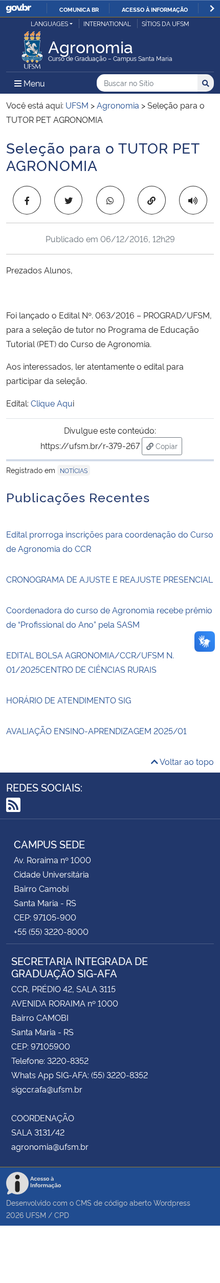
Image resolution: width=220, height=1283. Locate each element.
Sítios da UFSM (165, 23)
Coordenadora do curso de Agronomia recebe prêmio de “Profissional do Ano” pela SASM (109, 617)
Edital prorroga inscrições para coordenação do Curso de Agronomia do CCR (109, 541)
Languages (49, 23)
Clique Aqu (52, 403)
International (107, 23)
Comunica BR (79, 9)
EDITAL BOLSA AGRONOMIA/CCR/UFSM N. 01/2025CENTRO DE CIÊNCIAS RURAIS (90, 662)
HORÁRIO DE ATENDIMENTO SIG (68, 699)
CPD (61, 1215)
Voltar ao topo (186, 761)
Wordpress (171, 1202)
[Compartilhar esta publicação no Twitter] (68, 200)
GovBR (18, 8)
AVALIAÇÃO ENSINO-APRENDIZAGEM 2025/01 (96, 730)
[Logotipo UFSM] (32, 47)
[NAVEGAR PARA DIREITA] (212, 8)
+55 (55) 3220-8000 (51, 931)
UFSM (36, 1215)
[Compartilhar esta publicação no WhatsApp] (110, 200)
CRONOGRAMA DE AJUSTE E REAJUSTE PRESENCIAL (109, 579)
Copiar (167, 445)
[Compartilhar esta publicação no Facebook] (27, 200)
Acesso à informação (155, 9)
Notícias (73, 470)
